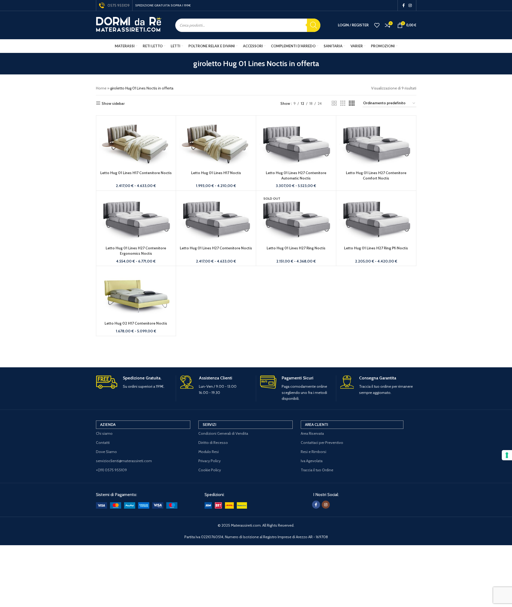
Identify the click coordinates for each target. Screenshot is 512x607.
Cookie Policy (209, 470)
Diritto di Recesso (213, 442)
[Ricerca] (313, 25)
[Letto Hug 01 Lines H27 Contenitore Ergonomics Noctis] (136, 218)
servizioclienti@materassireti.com (124, 460)
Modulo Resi (208, 451)
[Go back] (186, 63)
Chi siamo (104, 433)
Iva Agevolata (312, 460)
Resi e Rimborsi (313, 451)
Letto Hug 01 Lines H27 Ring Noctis (296, 248)
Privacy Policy (209, 460)
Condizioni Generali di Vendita (223, 433)
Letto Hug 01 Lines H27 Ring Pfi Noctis (376, 248)
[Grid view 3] (342, 103)
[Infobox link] (134, 382)
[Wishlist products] (376, 25)
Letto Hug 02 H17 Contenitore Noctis (136, 323)
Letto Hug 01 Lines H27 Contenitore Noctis (216, 248)
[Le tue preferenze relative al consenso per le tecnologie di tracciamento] (507, 455)
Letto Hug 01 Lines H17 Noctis (216, 172)
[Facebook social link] (403, 5)
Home (101, 88)
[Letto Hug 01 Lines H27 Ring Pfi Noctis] (376, 218)
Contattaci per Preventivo (322, 442)
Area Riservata (312, 433)
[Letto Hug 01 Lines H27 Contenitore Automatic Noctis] (296, 143)
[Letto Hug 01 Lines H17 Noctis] (216, 143)
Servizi (209, 424)
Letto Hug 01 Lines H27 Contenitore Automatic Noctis (296, 175)
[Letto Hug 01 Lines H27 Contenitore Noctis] (216, 218)
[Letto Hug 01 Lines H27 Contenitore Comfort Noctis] (376, 143)
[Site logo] (129, 24)
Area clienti (316, 424)
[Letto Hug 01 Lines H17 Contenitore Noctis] (136, 143)
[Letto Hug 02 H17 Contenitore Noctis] (136, 293)
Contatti (103, 442)
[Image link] (136, 504)
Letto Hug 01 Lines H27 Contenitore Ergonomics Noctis (136, 251)
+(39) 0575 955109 (111, 470)
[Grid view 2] (334, 103)
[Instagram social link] (410, 5)
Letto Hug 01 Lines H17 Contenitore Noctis (136, 172)
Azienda (108, 424)
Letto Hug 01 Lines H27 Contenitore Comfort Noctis (376, 175)
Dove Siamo (106, 451)
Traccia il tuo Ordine (317, 470)
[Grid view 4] (352, 103)
